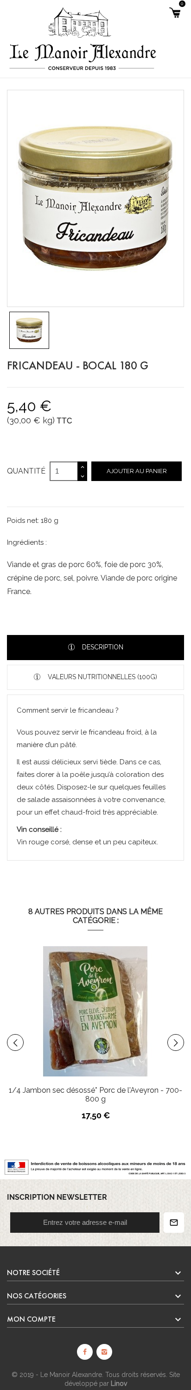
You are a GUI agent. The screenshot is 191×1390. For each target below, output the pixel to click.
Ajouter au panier (137, 471)
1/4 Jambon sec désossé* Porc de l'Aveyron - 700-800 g (95, 1094)
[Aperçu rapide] (122, 1033)
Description (101, 647)
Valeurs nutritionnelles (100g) (101, 677)
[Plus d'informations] (141, 1033)
